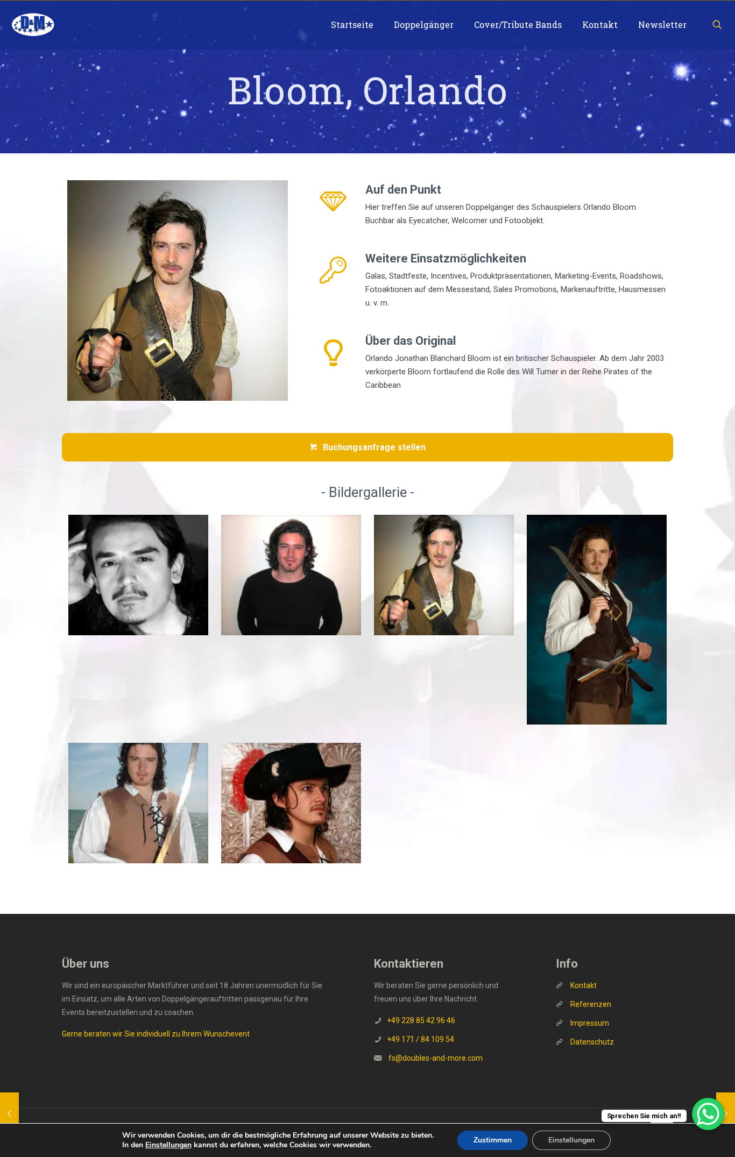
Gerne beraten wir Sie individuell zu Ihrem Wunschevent (156, 1034)
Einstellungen (168, 1145)
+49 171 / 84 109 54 (420, 1039)
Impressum (589, 1023)
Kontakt (583, 985)
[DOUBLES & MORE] (33, 25)
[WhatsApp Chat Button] (708, 1114)
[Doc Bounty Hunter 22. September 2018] (9, 1113)
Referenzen (590, 1004)
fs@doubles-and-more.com (435, 1058)
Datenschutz (592, 1042)
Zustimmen (492, 1140)
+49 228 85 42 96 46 (421, 1020)
